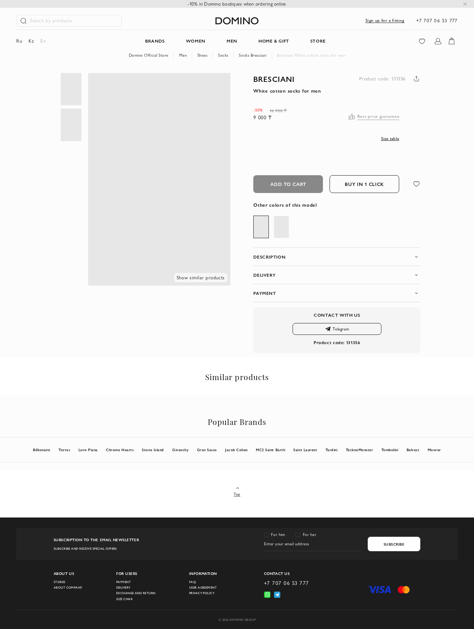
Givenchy (180, 449)
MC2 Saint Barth (270, 449)
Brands (155, 41)
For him (278, 534)
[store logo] (236, 20)
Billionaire (41, 449)
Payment (123, 581)
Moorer (434, 449)
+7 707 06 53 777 (437, 20)
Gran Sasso (207, 449)
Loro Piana (88, 449)
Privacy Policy (201, 593)
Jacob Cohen (236, 449)
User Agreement (203, 587)
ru (19, 41)
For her (309, 534)
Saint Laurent (305, 449)
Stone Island (153, 449)
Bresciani (274, 78)
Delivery (123, 587)
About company (68, 587)
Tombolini (389, 449)
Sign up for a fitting (384, 20)
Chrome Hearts (120, 449)
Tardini (332, 449)
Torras (64, 449)
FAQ (192, 581)
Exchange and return (135, 593)
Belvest (413, 449)
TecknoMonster (359, 449)
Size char (124, 599)
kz (31, 41)
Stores (60, 581)
